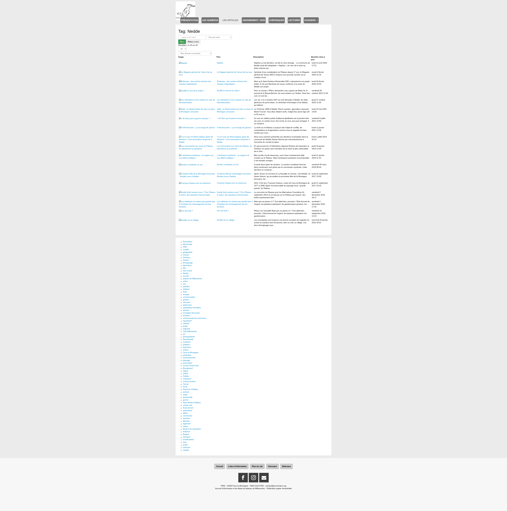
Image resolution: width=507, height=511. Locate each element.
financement (188, 408)
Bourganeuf (188, 368)
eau (184, 284)
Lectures (294, 20)
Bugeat (186, 434)
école (185, 387)
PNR (185, 247)
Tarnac (186, 384)
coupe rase (187, 405)
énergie (186, 294)
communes (187, 416)
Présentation (189, 20)
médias (186, 450)
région (185, 371)
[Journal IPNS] (185, 5)
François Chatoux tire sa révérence (231, 183)
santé (185, 395)
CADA (185, 373)
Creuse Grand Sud (191, 365)
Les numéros (210, 20)
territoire (186, 315)
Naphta (220, 63)
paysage (186, 360)
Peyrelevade (188, 339)
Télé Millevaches (190, 331)
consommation (189, 297)
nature (185, 426)
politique (186, 344)
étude (185, 326)
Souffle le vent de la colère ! (228, 91)
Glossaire (272, 466)
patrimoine (187, 305)
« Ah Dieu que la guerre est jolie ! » (231, 118)
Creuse (186, 255)
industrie (186, 418)
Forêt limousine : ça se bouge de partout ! (234, 127)
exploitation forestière (192, 308)
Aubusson (187, 347)
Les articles (230, 20)
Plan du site (257, 466)
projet (185, 445)
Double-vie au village (225, 220)
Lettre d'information (237, 466)
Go (183, 42)
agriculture (187, 265)
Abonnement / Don (253, 20)
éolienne (186, 431)
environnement (189, 358)
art (184, 334)
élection (186, 310)
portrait (186, 392)
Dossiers (310, 20)
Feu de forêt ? (223, 211)
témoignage (188, 263)
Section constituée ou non (228, 164)
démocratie (187, 244)
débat (185, 413)
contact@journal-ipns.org (275, 486)
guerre (185, 400)
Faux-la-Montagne (190, 352)
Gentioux (186, 257)
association (187, 363)
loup (184, 442)
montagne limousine (191, 313)
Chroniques (276, 20)
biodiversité (187, 397)
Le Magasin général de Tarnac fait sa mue (234, 72)
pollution (186, 286)
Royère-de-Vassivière (192, 429)
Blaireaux (286, 466)
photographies (189, 337)
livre (184, 268)
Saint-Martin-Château (192, 402)
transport (186, 437)
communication (189, 381)
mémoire (186, 302)
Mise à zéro (194, 42)
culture (186, 350)
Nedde (185, 273)
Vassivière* (187, 321)
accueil (186, 276)
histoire (186, 260)
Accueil (219, 466)
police (185, 281)
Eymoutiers (187, 242)
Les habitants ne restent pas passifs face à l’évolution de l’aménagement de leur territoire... (235, 204)
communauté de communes (194, 318)
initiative (186, 289)
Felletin (186, 376)
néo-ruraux (187, 271)
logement (187, 424)
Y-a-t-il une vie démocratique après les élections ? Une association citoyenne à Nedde (233, 139)
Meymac (186, 421)
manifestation (188, 439)
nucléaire (187, 342)
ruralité (186, 249)
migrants (186, 329)
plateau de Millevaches (192, 278)
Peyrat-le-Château (190, 389)
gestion (186, 300)
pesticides (187, 355)
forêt (185, 292)
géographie (187, 252)
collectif (186, 323)
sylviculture (187, 410)
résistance (187, 379)
